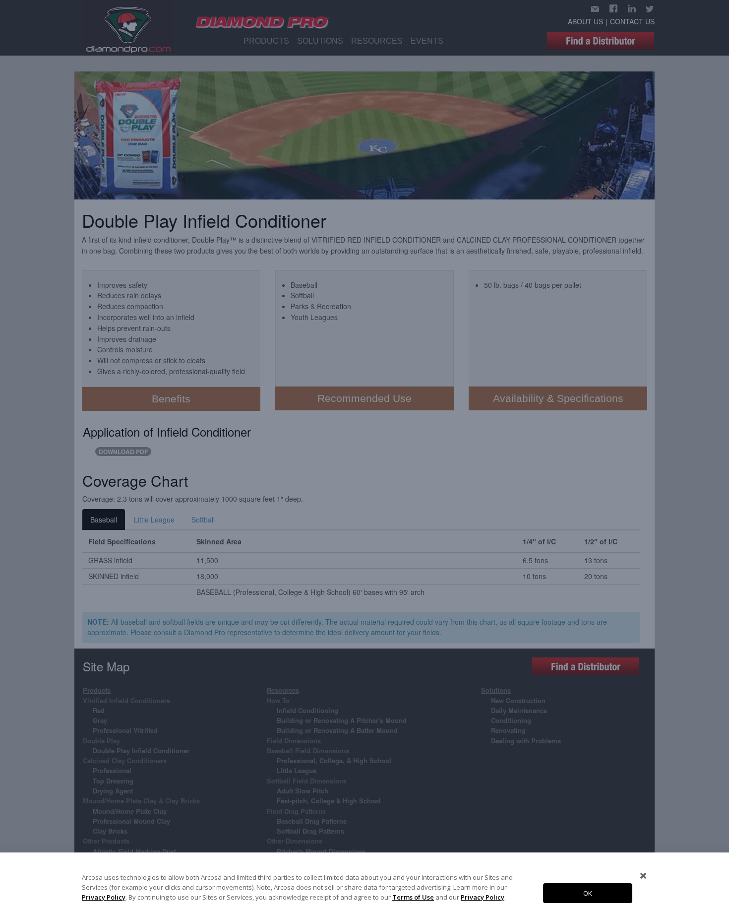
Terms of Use (413, 897)
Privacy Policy (103, 897)
